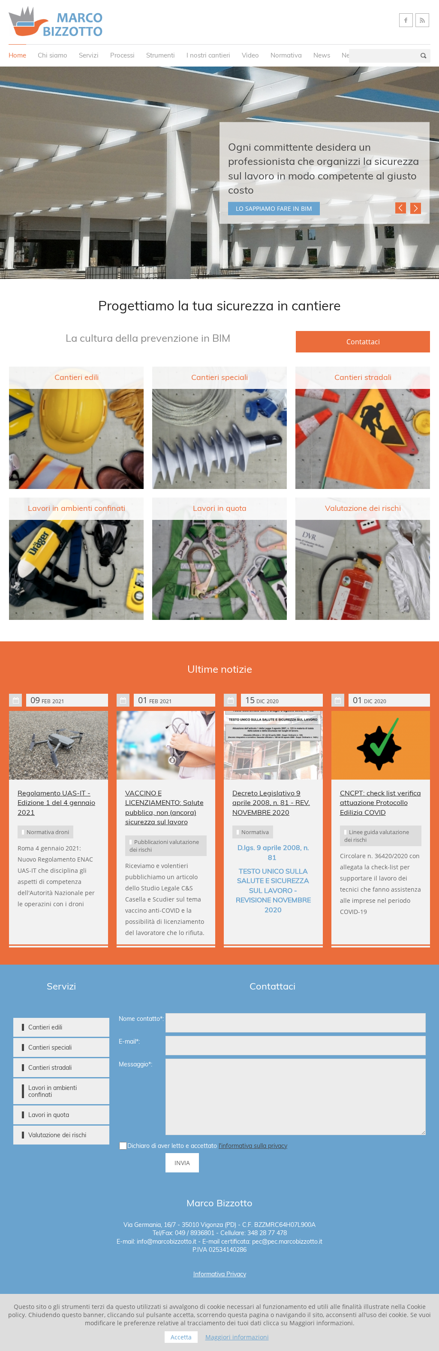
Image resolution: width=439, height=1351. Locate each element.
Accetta (181, 1337)
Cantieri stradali (362, 377)
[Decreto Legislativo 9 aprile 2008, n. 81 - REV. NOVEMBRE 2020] (273, 745)
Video (250, 55)
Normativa (286, 55)
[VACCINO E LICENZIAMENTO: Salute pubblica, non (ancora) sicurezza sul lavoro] (166, 745)
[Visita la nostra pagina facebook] (406, 20)
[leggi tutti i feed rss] (422, 20)
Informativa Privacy (219, 1274)
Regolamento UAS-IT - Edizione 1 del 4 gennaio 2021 (56, 803)
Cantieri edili (76, 377)
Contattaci (363, 341)
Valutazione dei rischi (363, 508)
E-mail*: (129, 1041)
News (321, 55)
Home (17, 55)
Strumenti (160, 55)
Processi (122, 55)
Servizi (89, 55)
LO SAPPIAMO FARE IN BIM (274, 208)
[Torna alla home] (55, 21)
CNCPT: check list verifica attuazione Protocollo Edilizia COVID (380, 803)
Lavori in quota (220, 508)
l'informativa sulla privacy (253, 1146)
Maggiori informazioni (237, 1337)
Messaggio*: (135, 1064)
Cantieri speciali (219, 377)
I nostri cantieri (208, 55)
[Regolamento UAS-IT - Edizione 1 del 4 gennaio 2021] (58, 745)
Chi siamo (52, 55)
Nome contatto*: (141, 1019)
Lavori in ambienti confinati (76, 508)
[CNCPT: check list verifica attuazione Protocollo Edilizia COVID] (380, 745)
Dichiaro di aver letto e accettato (207, 1146)
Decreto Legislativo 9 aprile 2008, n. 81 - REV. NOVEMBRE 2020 (271, 803)
